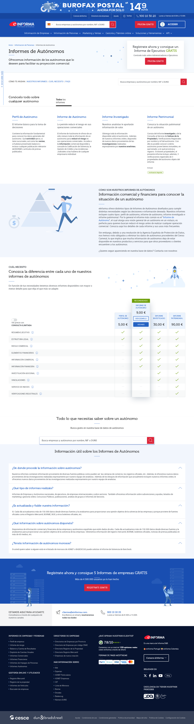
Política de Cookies (156, 718)
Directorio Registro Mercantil (66, 652)
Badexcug (59, 696)
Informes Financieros (18, 659)
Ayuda (116, 16)
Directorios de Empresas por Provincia (70, 641)
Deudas (58, 692)
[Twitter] (145, 676)
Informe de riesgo (17, 645)
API (168, 33)
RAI (56, 668)
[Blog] (168, 676)
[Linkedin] (154, 676)
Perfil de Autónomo (123, 317)
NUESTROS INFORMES (37, 81)
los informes (61, 101)
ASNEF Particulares (63, 675)
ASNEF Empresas (62, 678)
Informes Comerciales (19, 655)
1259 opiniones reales (128, 647)
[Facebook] (150, 676)
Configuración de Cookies (175, 718)
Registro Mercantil (17, 678)
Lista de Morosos (62, 685)
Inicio (11, 45)
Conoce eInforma (80, 16)
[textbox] (50, 24)
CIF (56, 682)
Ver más (140, 325)
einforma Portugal (153, 649)
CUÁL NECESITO (56, 81)
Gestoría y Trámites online (119, 33)
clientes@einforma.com (74, 612)
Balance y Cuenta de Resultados (23, 648)
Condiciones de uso (89, 718)
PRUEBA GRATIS (145, 24)
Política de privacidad (126, 718)
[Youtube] (160, 676)
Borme (57, 689)
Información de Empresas (37, 33)
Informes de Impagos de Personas (24, 663)
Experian (58, 671)
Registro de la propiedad (19, 682)
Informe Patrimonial (177, 317)
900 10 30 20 (114, 612)
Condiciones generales (107, 718)
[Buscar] (112, 24)
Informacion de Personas (24, 45)
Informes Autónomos (18, 666)
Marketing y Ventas (92, 33)
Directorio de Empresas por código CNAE (71, 645)
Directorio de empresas (100, 16)
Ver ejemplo (141, 319)
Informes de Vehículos (19, 685)
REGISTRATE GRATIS (97, 587)
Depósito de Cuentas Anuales (22, 652)
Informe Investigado (159, 317)
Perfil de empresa (17, 641)
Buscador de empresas (19, 689)
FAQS (67, 81)
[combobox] (50, 24)
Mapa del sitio (141, 718)
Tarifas (129, 16)
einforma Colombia (171, 649)
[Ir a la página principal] (23, 24)
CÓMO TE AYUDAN (17, 81)
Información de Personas (66, 33)
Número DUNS (61, 699)
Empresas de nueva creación (66, 655)
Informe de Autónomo (141, 306)
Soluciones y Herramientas (149, 33)
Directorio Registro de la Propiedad (69, 648)
